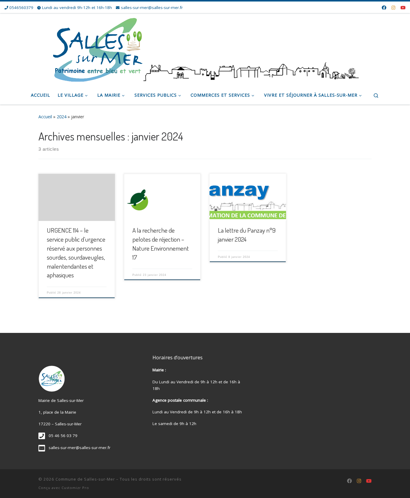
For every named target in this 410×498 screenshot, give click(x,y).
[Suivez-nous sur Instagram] (393, 7)
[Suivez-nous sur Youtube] (402, 7)
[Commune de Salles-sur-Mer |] (205, 48)
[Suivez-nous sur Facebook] (384, 7)
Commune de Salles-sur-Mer (85, 479)
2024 (61, 116)
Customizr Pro (75, 487)
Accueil (45, 116)
